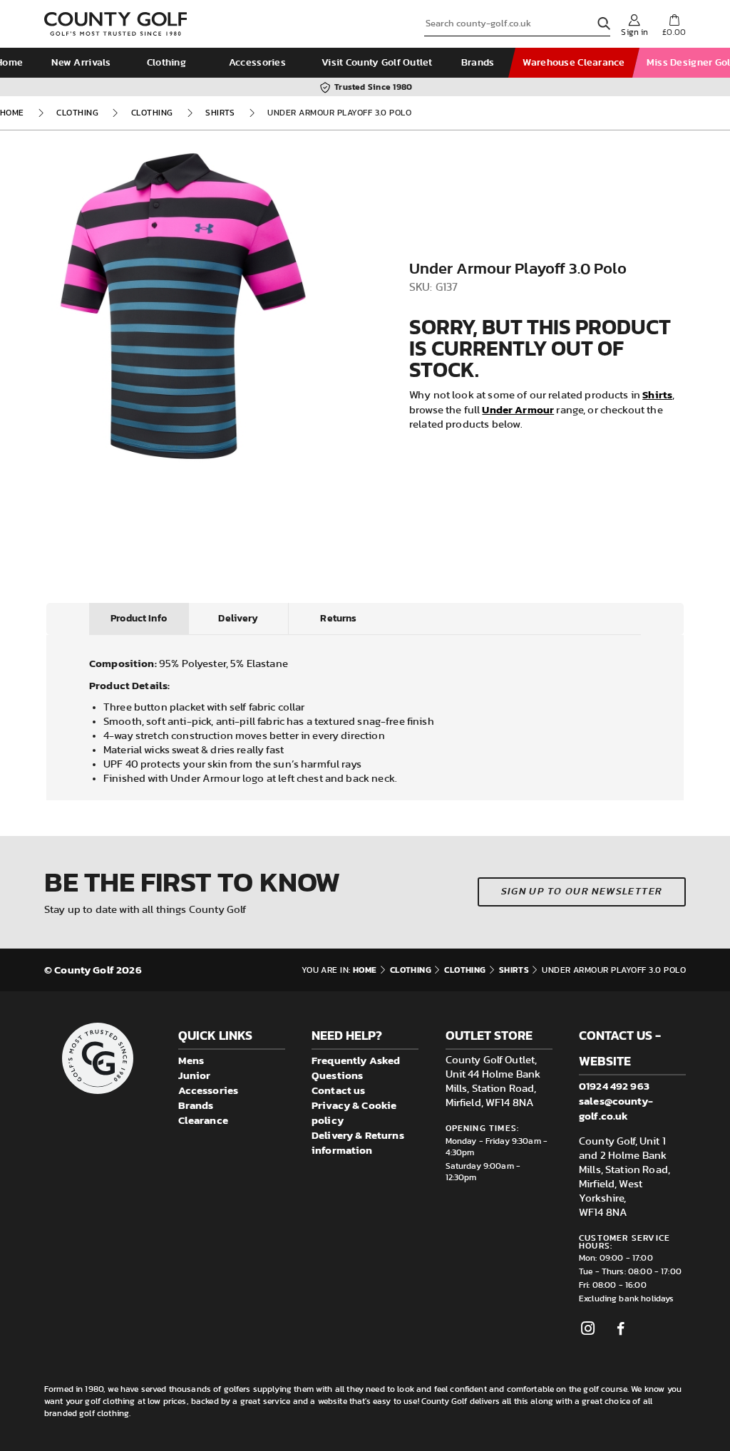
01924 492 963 (614, 1086)
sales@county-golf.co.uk (616, 1108)
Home (12, 112)
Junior (194, 1075)
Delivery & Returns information (358, 1142)
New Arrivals (80, 63)
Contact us (339, 1090)
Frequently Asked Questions (356, 1067)
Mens (191, 1060)
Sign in (634, 32)
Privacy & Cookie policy (354, 1112)
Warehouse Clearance (573, 63)
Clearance (203, 1120)
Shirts (220, 112)
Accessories (257, 63)
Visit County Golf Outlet (377, 63)
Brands (478, 63)
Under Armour (518, 409)
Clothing (166, 63)
